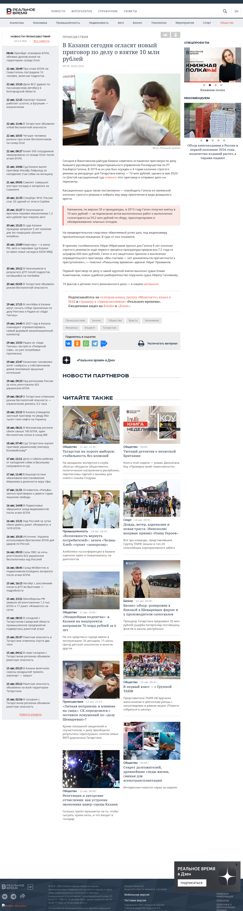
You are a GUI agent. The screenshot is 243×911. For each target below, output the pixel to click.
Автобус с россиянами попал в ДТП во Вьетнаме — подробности (29, 586)
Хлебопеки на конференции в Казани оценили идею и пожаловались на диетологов (89, 547)
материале (151, 284)
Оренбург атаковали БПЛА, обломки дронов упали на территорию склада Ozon (28, 56)
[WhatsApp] (86, 343)
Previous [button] (187, 64)
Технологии (158, 22)
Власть (133, 320)
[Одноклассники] (175, 35)
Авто (121, 22)
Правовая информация (224, 895)
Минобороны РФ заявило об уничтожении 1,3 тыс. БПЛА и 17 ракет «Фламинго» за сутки (28, 604)
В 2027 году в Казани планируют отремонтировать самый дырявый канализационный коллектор (29, 329)
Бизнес (137, 22)
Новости (58, 11)
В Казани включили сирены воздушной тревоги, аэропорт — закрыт (27, 671)
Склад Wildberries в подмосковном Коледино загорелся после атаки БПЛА (29, 571)
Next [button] (238, 64)
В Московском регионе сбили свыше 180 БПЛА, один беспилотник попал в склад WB (29, 431)
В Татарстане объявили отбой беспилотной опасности (30, 125)
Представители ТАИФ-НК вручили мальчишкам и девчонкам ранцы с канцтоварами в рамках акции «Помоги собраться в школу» (151, 697)
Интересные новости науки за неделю (150, 777)
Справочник (108, 11)
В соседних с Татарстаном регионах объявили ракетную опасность (28, 703)
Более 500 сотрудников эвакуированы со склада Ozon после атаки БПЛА (30, 154)
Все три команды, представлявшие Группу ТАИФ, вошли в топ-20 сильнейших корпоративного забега (150, 536)
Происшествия (75, 37)
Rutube (108, 306)
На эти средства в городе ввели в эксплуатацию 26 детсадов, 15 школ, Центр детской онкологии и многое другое (89, 632)
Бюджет (90, 327)
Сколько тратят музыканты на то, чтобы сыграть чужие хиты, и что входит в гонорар (90, 807)
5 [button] (224, 141)
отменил (111, 177)
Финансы (71, 327)
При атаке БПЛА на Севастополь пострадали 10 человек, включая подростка (27, 72)
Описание (222, 900)
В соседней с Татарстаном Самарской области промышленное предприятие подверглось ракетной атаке (28, 623)
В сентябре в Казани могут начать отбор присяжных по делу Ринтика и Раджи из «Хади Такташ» (29, 309)
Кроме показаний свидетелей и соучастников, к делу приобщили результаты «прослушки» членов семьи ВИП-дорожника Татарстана (90, 721)
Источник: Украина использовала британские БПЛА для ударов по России (30, 540)
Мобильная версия (136, 894)
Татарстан (109, 327)
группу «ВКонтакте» (141, 297)
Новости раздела (30, 714)
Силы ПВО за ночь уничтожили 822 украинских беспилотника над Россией (26, 555)
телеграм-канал (112, 297)
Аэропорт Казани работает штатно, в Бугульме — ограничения (27, 103)
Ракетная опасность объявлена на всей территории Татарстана (27, 687)
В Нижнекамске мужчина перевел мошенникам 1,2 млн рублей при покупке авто (29, 213)
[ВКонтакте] (165, 35)
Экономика (40, 22)
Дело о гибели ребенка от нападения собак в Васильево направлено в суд (29, 462)
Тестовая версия (135, 900)
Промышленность (68, 22)
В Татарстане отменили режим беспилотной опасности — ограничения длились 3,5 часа (30, 400)
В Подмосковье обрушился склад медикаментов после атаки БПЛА (27, 509)
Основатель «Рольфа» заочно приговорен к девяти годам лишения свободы (29, 493)
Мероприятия (185, 22)
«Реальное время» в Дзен (96, 360)
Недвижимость (99, 22)
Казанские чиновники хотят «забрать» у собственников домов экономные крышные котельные (29, 367)
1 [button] (204, 85)
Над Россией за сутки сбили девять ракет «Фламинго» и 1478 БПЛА (28, 524)
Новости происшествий (30, 36)
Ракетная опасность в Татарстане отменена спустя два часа (29, 640)
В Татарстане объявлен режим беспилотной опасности (30, 285)
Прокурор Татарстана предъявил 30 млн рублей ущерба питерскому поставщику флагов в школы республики (151, 617)
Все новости (42, 41)
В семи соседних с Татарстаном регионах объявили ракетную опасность (28, 656)
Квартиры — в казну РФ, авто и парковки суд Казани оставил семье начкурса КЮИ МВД (29, 248)
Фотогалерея (81, 11)
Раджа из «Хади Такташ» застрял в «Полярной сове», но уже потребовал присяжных (26, 348)
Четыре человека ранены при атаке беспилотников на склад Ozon (28, 139)
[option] (213, 64)
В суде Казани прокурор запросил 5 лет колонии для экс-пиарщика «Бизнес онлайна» (28, 231)
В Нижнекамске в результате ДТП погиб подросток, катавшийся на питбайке (28, 272)
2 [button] (210, 85)
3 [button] (215, 85)
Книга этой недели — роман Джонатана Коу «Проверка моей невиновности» (151, 458)
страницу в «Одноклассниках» (102, 301)
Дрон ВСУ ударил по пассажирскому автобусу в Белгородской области (28, 87)
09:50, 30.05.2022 (73, 66)
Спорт (207, 22)
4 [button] (221, 85)
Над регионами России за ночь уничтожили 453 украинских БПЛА (29, 384)
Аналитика (17, 22)
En (236, 11)
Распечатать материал (163, 343)
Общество (227, 22)
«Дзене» (124, 306)
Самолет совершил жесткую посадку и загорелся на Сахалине (27, 185)
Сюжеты (130, 11)
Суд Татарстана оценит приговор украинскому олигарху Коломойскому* (30, 446)
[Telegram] (95, 343)
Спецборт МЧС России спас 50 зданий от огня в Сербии (29, 199)
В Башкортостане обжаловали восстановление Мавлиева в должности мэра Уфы (28, 477)
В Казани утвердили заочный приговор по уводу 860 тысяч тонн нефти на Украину (28, 415)
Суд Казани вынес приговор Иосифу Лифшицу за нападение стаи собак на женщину (29, 170)
